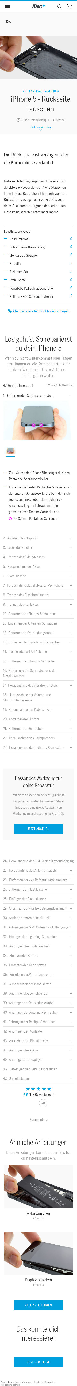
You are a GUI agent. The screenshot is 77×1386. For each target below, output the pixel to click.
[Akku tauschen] (38, 1187)
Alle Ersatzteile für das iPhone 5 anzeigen (41, 311)
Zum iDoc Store (38, 1362)
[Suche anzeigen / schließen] (59, 6)
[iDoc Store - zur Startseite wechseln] (38, 6)
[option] (38, 420)
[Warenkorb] (69, 6)
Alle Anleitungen (38, 1305)
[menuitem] (59, 6)
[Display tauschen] (38, 1254)
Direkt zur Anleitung (40, 127)
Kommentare (38, 1119)
